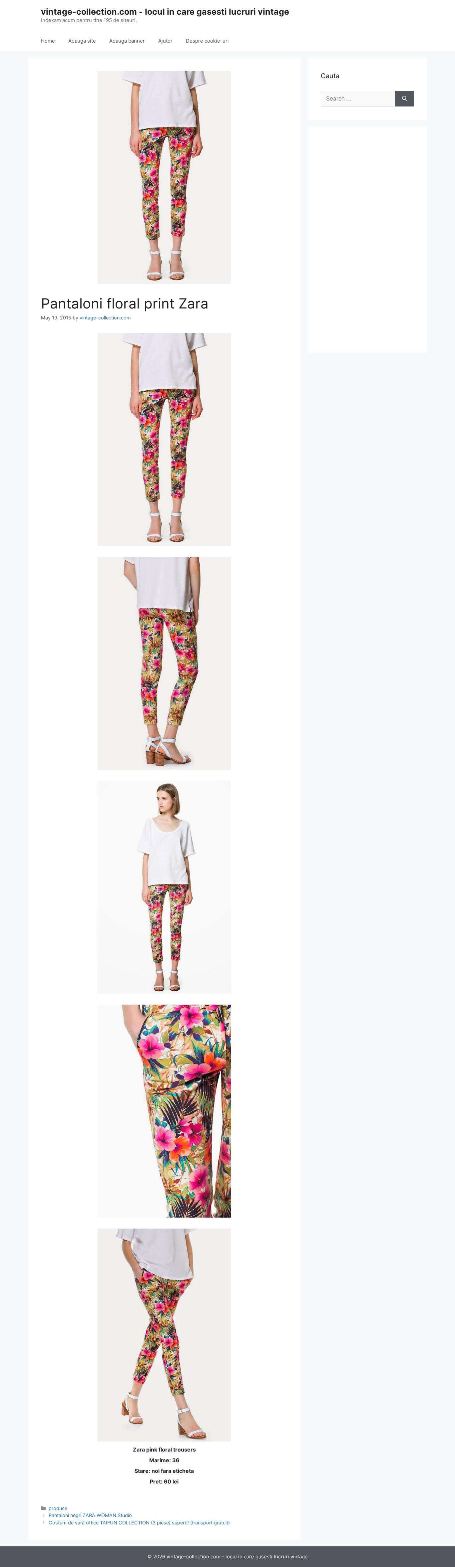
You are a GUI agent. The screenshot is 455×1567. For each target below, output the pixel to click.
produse (58, 1508)
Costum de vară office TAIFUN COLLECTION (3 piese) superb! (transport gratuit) (139, 1522)
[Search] (404, 99)
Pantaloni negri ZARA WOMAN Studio (90, 1515)
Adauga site (82, 41)
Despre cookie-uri (207, 41)
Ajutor (165, 41)
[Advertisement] (367, 239)
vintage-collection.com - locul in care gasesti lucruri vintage (165, 12)
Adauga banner (127, 41)
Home (48, 41)
